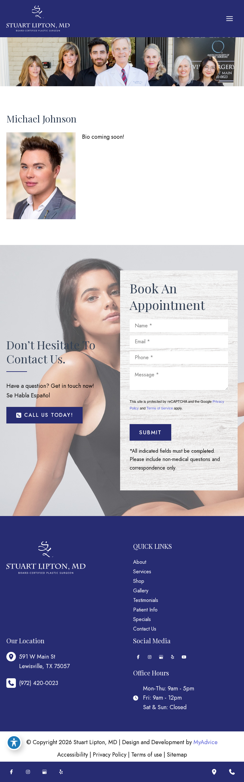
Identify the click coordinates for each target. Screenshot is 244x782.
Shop (138, 581)
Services (142, 571)
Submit (150, 432)
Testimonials (145, 600)
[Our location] (214, 771)
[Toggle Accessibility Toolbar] (14, 742)
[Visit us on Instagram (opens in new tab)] (150, 657)
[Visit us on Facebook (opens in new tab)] (138, 657)
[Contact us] (232, 771)
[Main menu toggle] (229, 18)
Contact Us (144, 628)
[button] (44, 415)
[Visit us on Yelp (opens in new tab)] (172, 657)
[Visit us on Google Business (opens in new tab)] (161, 657)
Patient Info (145, 609)
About (139, 562)
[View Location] (12, 657)
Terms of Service (159, 407)
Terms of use (146, 755)
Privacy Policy (109, 755)
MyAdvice (205, 742)
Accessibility (72, 755)
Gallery (140, 590)
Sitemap (177, 755)
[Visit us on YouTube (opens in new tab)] (184, 657)
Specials (142, 619)
